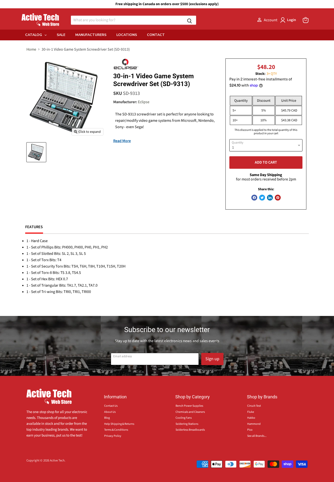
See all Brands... (257, 436)
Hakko (251, 418)
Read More (122, 141)
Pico (250, 430)
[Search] (189, 20)
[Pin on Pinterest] (278, 198)
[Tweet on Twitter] (262, 198)
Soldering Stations (187, 424)
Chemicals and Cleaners (190, 412)
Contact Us (111, 406)
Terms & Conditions (116, 430)
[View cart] (305, 20)
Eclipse (143, 102)
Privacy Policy (112, 436)
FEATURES (34, 227)
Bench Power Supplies (189, 406)
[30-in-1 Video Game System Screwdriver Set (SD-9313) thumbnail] (36, 152)
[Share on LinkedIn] (270, 198)
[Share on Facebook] (254, 198)
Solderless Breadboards (190, 430)
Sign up (212, 359)
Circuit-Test (254, 406)
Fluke (250, 412)
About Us (110, 412)
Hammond (254, 424)
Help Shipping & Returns (119, 424)
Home (31, 49)
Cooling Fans (184, 418)
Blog (107, 418)
